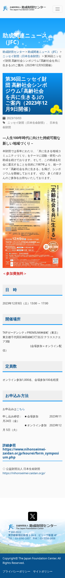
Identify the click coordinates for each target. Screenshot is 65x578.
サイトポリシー (43, 571)
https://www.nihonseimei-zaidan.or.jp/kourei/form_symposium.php (31, 453)
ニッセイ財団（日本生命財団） (26, 123)
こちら (20, 409)
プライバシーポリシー (16, 571)
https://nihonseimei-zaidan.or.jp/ (24, 473)
